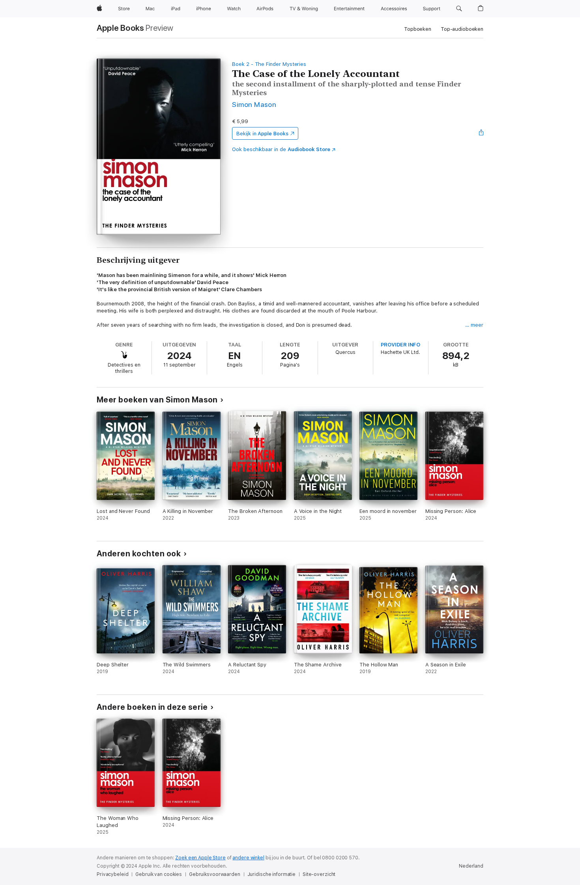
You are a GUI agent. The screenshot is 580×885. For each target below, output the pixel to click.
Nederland (471, 866)
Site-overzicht (319, 874)
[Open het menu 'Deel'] (481, 133)
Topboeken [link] (417, 29)
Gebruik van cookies (158, 874)
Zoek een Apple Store (200, 858)
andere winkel (248, 858)
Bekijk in (262, 134)
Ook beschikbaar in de (281, 149)
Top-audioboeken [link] (462, 29)
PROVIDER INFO (400, 345)
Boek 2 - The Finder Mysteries (269, 64)
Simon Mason (254, 104)
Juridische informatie (271, 874)
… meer (474, 325)
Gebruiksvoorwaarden (214, 874)
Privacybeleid (112, 874)
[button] (459, 8)
